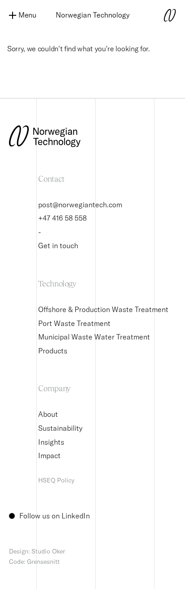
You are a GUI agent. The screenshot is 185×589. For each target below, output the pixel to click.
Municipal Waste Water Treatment (94, 336)
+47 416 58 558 (62, 218)
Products (52, 350)
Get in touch (58, 245)
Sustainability (60, 428)
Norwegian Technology (93, 14)
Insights (51, 441)
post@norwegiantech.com (80, 204)
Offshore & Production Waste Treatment (103, 309)
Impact (49, 455)
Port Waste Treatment (74, 323)
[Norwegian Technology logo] (158, 15)
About (48, 414)
